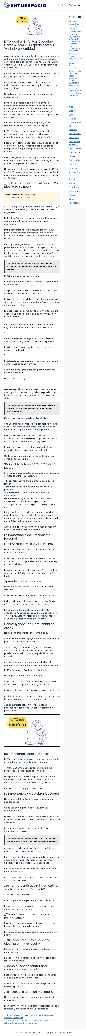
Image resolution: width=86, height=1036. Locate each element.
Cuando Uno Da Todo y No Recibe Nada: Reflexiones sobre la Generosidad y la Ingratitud (29, 1021)
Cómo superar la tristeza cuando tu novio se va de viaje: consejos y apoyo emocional (75, 61)
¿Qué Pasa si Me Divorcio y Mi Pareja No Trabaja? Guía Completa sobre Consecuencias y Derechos (75, 42)
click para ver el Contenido (19, 198)
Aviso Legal (48, 1032)
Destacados (75, 148)
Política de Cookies (64, 1032)
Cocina (72, 118)
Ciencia (73, 110)
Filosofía (73, 156)
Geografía (74, 160)
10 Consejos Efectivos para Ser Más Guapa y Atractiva (75, 91)
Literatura (74, 168)
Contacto (74, 5)
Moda (72, 179)
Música (72, 183)
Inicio (61, 5)
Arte (71, 106)
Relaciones (74, 191)
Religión (73, 194)
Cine (71, 114)
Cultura (73, 129)
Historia (73, 164)
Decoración (75, 133)
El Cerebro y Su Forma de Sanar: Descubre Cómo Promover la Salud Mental (75, 78)
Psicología (74, 187)
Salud (72, 198)
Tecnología (75, 202)
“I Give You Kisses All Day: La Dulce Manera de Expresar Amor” (75, 26)
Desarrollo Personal (74, 143)
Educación (74, 152)
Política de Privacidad (31, 1032)
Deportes (74, 137)
